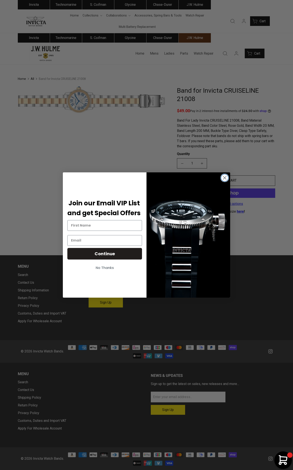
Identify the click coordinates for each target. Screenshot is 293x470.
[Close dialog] (224, 178)
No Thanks (105, 267)
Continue (105, 254)
